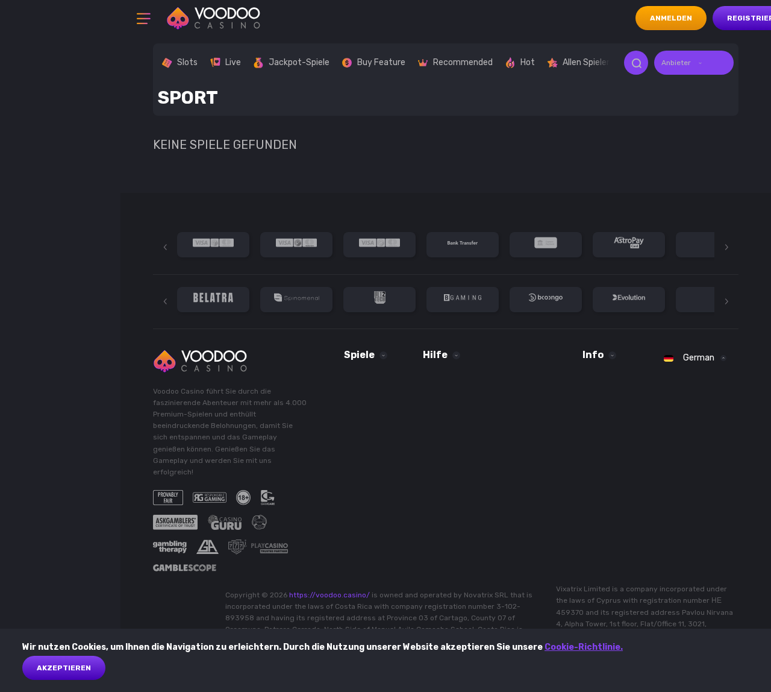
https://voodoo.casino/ (329, 595)
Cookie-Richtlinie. (584, 647)
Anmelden (671, 18)
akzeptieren (64, 668)
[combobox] (694, 63)
